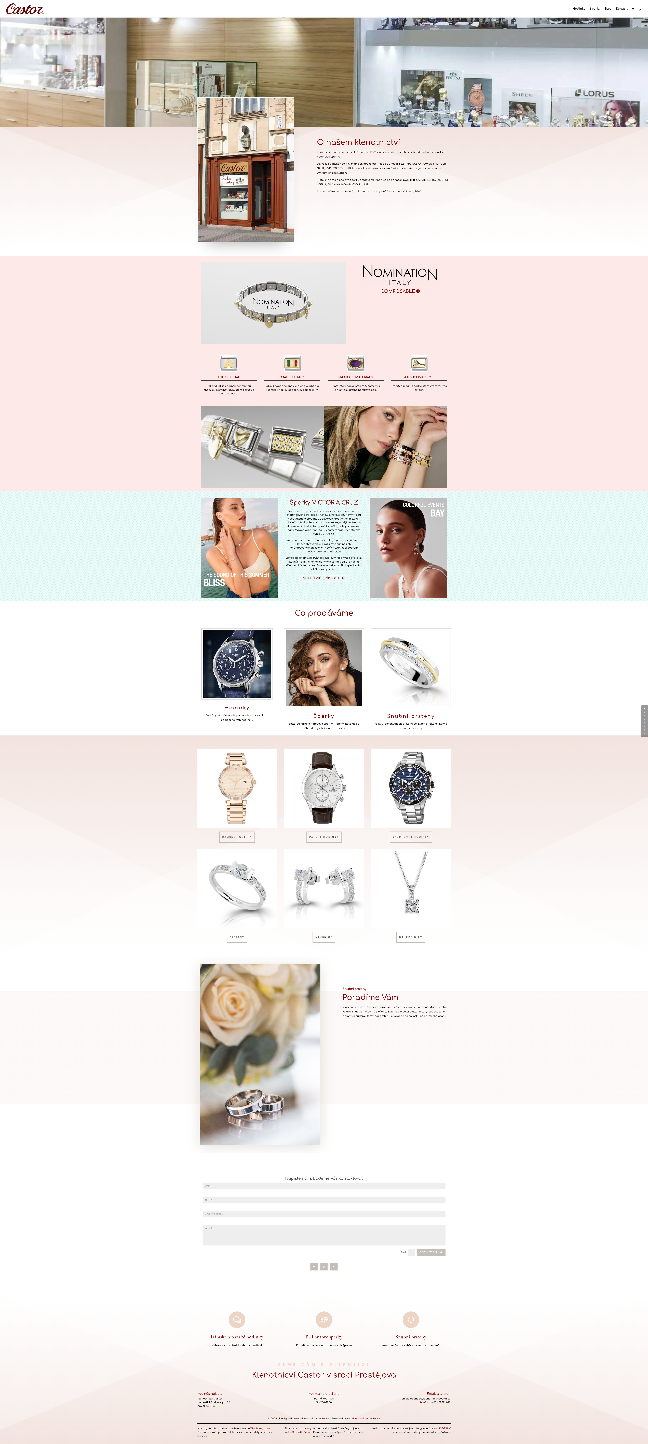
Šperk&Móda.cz (302, 1432)
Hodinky (579, 9)
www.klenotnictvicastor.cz (312, 1418)
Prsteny (237, 937)
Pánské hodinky (324, 837)
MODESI (442, 1428)
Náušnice (323, 937)
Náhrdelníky (410, 937)
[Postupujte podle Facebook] (314, 1267)
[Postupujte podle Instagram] (334, 1267)
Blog (608, 9)
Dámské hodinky (237, 837)
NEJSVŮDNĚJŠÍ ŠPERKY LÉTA (324, 578)
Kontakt (622, 9)
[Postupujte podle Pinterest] (324, 1267)
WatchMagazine (260, 1428)
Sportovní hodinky (411, 837)
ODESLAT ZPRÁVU (431, 1252)
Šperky (595, 9)
